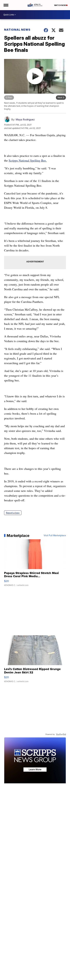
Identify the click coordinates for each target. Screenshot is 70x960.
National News (17, 29)
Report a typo (13, 513)
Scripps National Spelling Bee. (28, 160)
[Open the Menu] (6, 5)
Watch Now (60, 5)
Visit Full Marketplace (55, 535)
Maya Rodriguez (25, 119)
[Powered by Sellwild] (61, 734)
